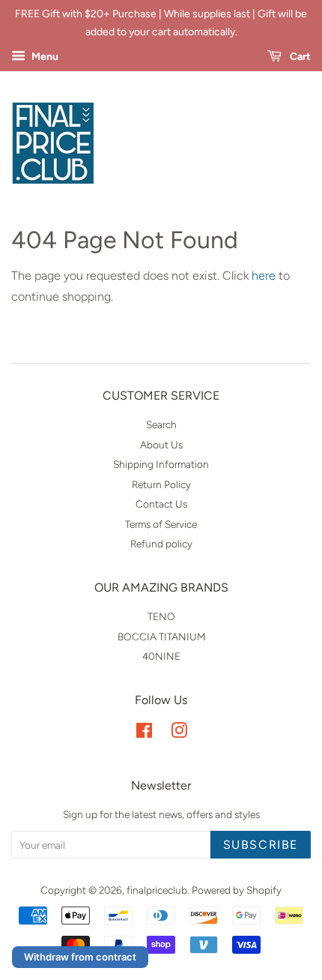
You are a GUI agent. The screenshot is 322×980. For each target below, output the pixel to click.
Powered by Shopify (237, 890)
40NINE (161, 656)
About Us (161, 445)
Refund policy (161, 544)
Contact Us (161, 504)
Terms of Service (161, 524)
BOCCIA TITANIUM (161, 637)
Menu (43, 56)
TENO (161, 616)
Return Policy (161, 484)
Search (161, 424)
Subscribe (260, 845)
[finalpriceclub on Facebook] (144, 733)
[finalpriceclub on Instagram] (179, 733)
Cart (299, 56)
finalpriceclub (157, 890)
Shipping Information (161, 464)
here (264, 275)
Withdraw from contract (80, 957)
